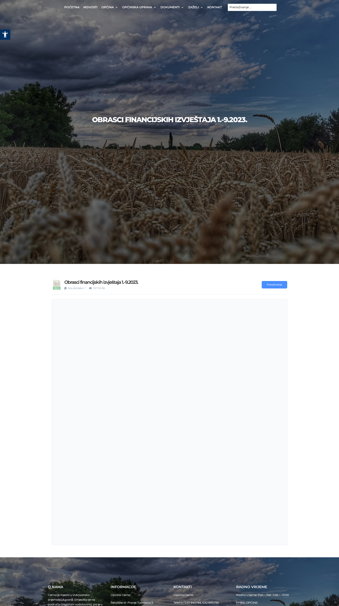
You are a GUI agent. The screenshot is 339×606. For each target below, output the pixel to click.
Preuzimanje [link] (274, 284)
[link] (5, 34)
